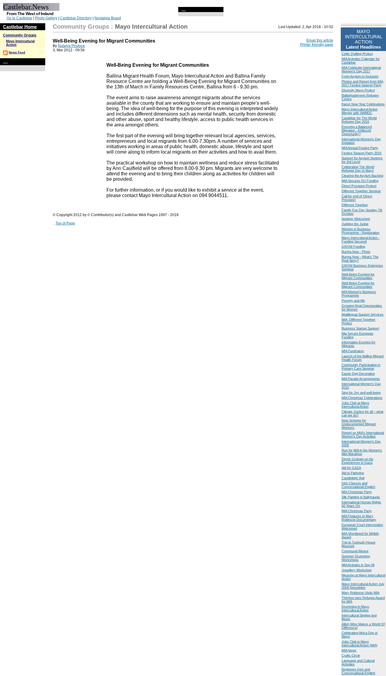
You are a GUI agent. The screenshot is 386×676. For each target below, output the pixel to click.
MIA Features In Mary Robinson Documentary (359, 517)
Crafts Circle (351, 655)
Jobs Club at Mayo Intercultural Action (355, 404)
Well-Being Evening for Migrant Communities (358, 276)
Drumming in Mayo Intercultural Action (355, 608)
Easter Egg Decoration (358, 373)
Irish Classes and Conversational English (358, 485)
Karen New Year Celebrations (363, 104)
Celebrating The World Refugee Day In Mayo (358, 168)
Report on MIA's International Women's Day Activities (363, 434)
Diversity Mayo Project (358, 90)
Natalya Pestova (71, 46)
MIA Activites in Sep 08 (358, 565)
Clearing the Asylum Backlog (362, 175)
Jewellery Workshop (357, 570)
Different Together (355, 205)
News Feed (17, 52)
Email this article (319, 40)
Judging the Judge (355, 224)
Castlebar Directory (76, 18)
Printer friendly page (316, 45)
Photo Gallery (46, 18)
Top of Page (65, 223)
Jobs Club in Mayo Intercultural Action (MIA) (360, 643)
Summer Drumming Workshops (356, 558)
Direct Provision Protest (359, 186)
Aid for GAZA (351, 468)
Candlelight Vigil (353, 478)
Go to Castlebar (19, 18)
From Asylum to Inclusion (360, 76)
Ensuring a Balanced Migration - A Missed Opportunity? (357, 130)
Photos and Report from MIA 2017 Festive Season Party (362, 83)
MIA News (349, 650)
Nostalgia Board (107, 18)
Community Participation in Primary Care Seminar (361, 366)
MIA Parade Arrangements (361, 379)
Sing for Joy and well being (361, 392)
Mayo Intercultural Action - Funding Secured (361, 239)
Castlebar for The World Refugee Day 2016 (359, 119)
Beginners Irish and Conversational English (358, 671)
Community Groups (19, 35)
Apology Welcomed (356, 219)
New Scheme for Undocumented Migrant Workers (359, 424)
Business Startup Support (360, 328)
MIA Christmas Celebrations (362, 398)
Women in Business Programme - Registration (360, 230)
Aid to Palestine (353, 473)
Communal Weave (355, 551)
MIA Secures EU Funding (360, 181)
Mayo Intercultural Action (151, 26)
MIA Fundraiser (353, 351)
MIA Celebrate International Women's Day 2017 (361, 69)
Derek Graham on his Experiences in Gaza (357, 460)
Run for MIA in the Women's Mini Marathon (362, 452)
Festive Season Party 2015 (361, 153)
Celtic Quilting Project (357, 54)
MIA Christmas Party (357, 492)
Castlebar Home (20, 26)
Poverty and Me (353, 300)
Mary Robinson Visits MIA (360, 593)
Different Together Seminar (361, 191)
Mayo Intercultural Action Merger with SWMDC (360, 111)
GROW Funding (353, 246)
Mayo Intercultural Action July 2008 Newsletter (363, 585)
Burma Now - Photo (356, 251)
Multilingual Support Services (363, 314)
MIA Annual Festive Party (360, 148)
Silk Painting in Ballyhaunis (361, 497)
